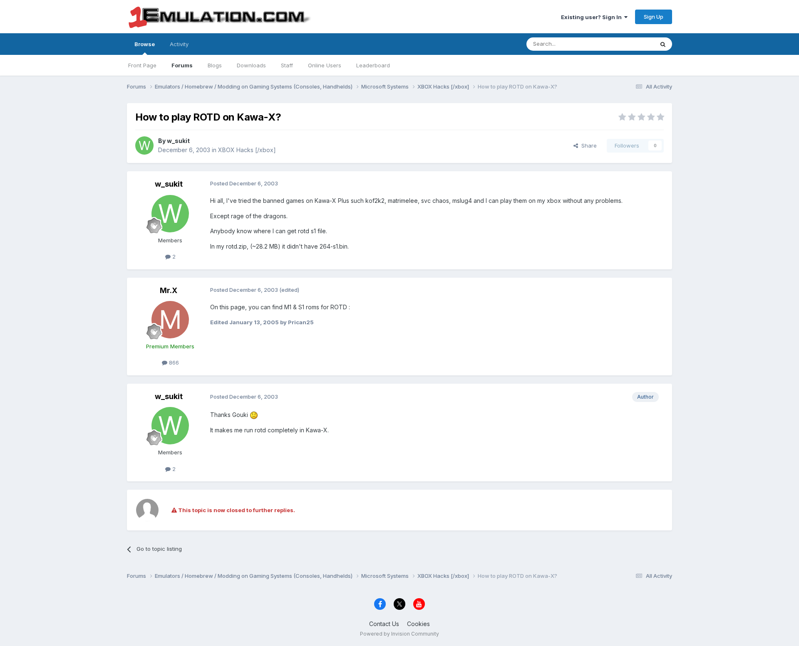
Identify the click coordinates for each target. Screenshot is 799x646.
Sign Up (653, 16)
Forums (182, 65)
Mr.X (168, 290)
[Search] (663, 44)
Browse (144, 44)
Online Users (324, 65)
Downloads (251, 65)
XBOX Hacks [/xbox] (247, 149)
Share (587, 145)
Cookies (418, 623)
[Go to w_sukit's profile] (144, 145)
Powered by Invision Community (399, 634)
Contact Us (384, 623)
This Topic (629, 44)
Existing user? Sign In (592, 17)
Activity (179, 44)
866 (173, 362)
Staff (287, 65)
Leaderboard (373, 65)
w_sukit (178, 140)
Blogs (215, 65)
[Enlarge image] (254, 414)
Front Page (142, 65)
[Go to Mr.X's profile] (170, 319)
